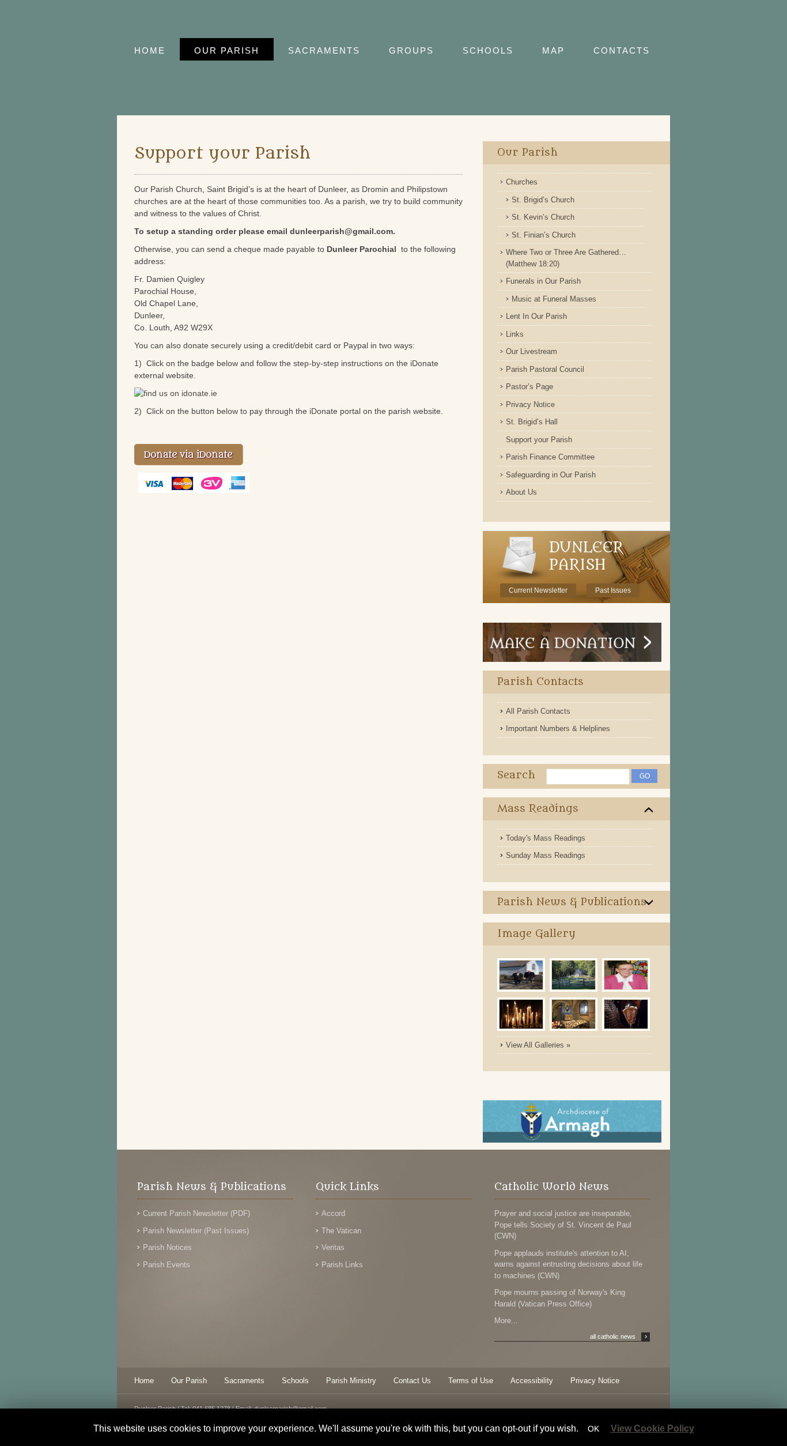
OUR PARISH (226, 50)
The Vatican (341, 1230)
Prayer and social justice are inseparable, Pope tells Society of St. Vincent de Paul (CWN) (563, 1224)
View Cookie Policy (652, 1428)
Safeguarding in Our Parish (551, 474)
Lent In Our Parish (536, 316)
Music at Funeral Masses (554, 299)
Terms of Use (470, 1380)
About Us (521, 492)
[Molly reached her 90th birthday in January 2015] (627, 990)
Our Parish (527, 152)
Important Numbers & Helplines (558, 728)
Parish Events (166, 1264)
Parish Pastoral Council (545, 369)
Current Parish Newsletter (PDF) (196, 1213)
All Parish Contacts (538, 711)
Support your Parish (539, 439)
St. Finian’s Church (544, 235)
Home (144, 1380)
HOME (149, 50)
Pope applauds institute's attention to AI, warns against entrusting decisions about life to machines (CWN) (568, 1264)
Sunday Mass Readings (545, 855)
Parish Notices (167, 1247)
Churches (522, 182)
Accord (333, 1213)
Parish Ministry (351, 1380)
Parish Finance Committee (550, 457)
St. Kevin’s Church (543, 217)
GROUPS (411, 50)
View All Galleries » (538, 1045)
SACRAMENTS (324, 50)
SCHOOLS (488, 50)
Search (516, 775)
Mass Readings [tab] (537, 809)
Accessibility (531, 1380)
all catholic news (618, 1336)
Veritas (333, 1247)
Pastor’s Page (529, 386)
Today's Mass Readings (545, 838)
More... (506, 1320)
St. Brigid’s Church (543, 199)
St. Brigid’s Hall (532, 421)
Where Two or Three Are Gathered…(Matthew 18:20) (566, 258)
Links (515, 334)
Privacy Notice (530, 404)
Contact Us (412, 1380)
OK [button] (593, 1428)
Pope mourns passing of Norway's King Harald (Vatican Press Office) (559, 1298)
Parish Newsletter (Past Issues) (196, 1230)
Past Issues (613, 590)
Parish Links (342, 1264)
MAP (553, 50)
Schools (295, 1380)
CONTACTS (621, 50)
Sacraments (244, 1380)
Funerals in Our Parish (543, 281)
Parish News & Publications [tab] (571, 902)
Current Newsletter (538, 590)
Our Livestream (531, 351)
